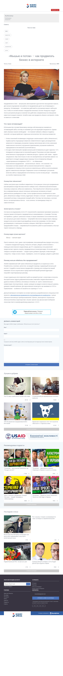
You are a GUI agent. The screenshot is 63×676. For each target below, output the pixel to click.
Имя (5, 327)
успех (6, 50)
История (34, 583)
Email (5, 333)
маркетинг (7, 35)
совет (6, 42)
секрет (6, 39)
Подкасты (6, 602)
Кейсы (5, 598)
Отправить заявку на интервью (45, 598)
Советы (6, 24)
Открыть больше (31, 429)
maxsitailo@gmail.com (40, 594)
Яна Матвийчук (9, 15)
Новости (6, 600)
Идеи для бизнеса (8, 593)
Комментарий (8, 345)
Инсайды (6, 595)
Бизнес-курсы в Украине (38, 588)
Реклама (34, 585)
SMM (6, 31)
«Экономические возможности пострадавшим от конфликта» (30, 295)
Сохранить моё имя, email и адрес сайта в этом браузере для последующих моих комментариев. (28, 341)
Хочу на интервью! (36, 586)
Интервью (6, 596)
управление (8, 46)
